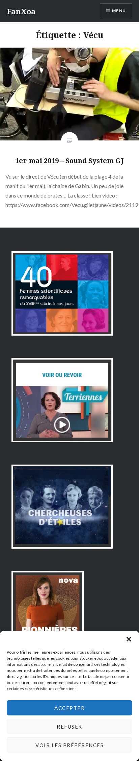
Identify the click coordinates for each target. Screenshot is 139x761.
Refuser (69, 727)
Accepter (69, 708)
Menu (119, 10)
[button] (129, 639)
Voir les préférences (69, 745)
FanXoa (21, 11)
